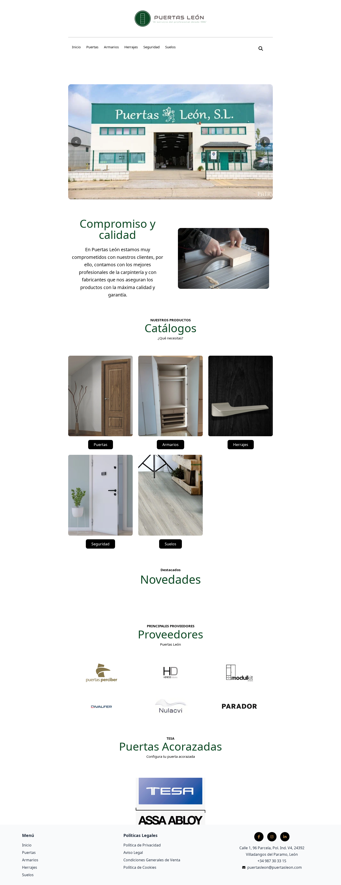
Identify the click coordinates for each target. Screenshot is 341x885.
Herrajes (131, 47)
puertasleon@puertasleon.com (274, 867)
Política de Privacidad (142, 845)
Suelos (170, 47)
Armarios (111, 47)
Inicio (76, 47)
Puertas (92, 47)
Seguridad (151, 47)
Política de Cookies (139, 867)
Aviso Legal (133, 852)
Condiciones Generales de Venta (151, 859)
